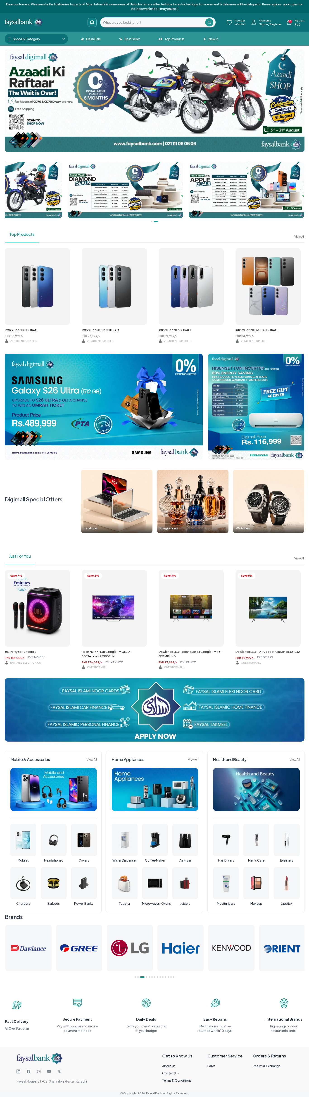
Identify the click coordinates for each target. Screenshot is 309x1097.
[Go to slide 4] (145, 977)
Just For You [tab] (20, 556)
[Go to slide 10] (163, 977)
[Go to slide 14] (173, 977)
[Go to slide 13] (171, 977)
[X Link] (59, 1071)
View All (299, 236)
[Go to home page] (92, 22)
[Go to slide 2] (138, 977)
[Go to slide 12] (168, 977)
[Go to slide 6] (152, 977)
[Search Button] (209, 22)
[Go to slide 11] (165, 977)
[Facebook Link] (29, 1071)
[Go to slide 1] (135, 977)
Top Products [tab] (22, 234)
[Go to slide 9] (160, 977)
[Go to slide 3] (140, 977)
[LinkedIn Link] (18, 1071)
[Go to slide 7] (154, 977)
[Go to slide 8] (157, 977)
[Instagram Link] (39, 1071)
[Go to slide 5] (149, 977)
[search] (152, 22)
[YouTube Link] (49, 1071)
